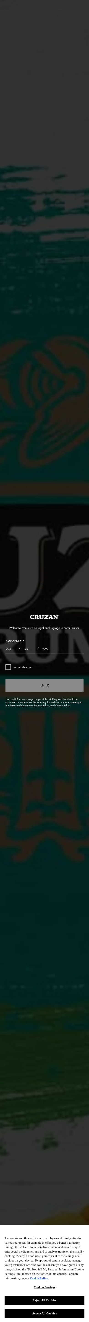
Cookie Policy (62, 705)
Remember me (23, 667)
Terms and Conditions (21, 705)
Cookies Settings (44, 1287)
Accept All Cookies (44, 1313)
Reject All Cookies (44, 1300)
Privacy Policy (41, 705)
